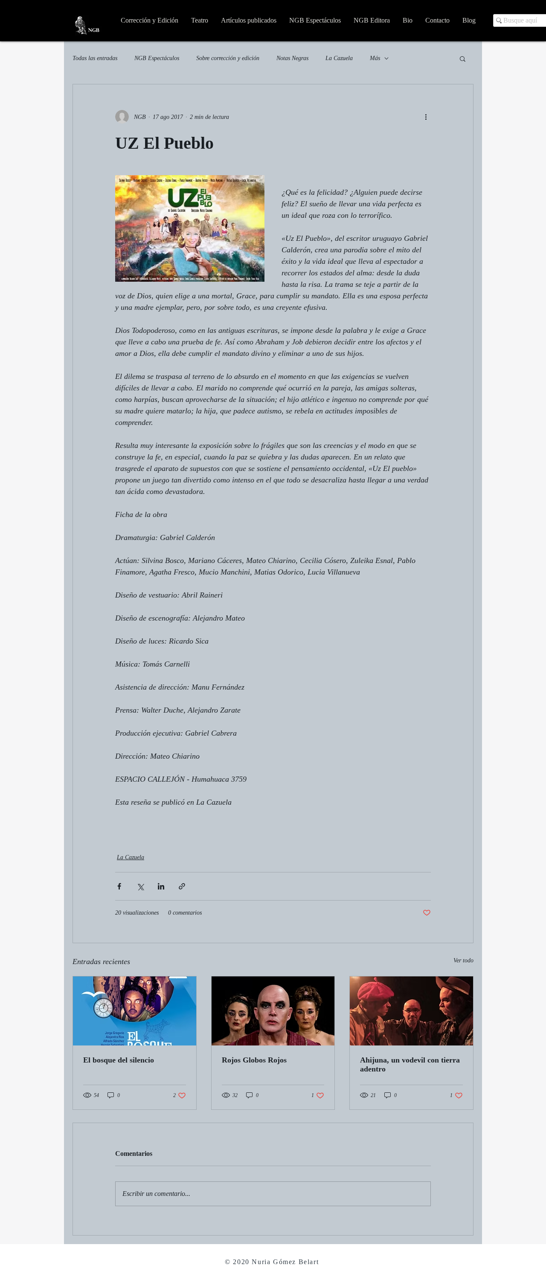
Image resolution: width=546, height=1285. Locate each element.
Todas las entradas (95, 58)
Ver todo (463, 960)
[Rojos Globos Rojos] (273, 1010)
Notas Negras (292, 58)
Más (375, 58)
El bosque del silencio (118, 1060)
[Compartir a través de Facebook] (119, 886)
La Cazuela (339, 58)
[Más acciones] (426, 117)
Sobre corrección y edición (227, 58)
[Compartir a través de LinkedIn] (161, 886)
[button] (463, 58)
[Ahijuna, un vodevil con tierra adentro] (411, 1010)
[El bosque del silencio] (134, 1010)
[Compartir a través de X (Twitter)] (140, 886)
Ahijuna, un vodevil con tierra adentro (410, 1064)
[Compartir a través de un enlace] (182, 886)
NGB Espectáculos (156, 58)
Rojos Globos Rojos (254, 1060)
